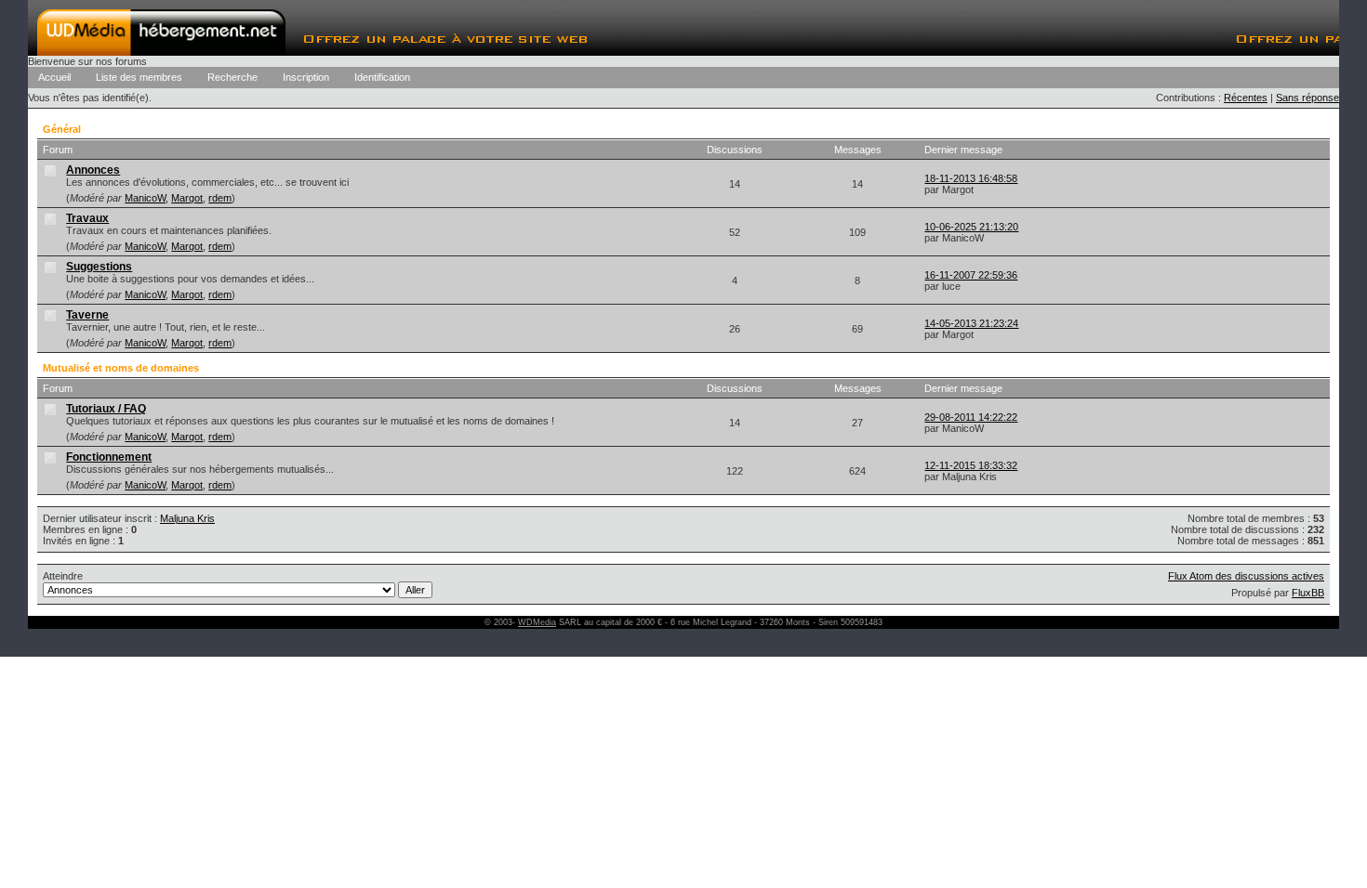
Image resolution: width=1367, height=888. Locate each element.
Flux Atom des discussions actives (1246, 575)
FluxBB (1308, 592)
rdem (220, 197)
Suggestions (99, 266)
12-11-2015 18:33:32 (970, 465)
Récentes (1245, 97)
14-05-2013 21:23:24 (971, 323)
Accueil (54, 77)
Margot (187, 197)
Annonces (93, 169)
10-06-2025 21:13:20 (971, 226)
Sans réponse (1307, 97)
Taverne (87, 314)
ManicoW (145, 197)
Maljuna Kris (187, 518)
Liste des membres (139, 77)
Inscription (306, 77)
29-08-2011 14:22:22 (970, 417)
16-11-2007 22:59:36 (970, 275)
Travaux (87, 218)
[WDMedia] (161, 51)
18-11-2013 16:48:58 (970, 178)
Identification (382, 77)
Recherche (232, 77)
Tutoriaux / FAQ (106, 408)
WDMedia (537, 622)
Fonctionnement (109, 457)
